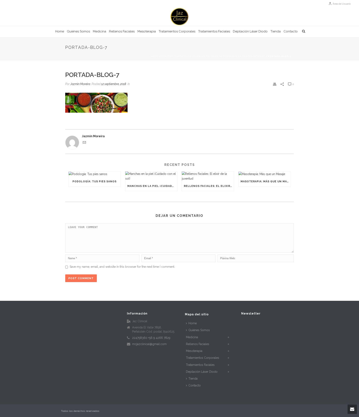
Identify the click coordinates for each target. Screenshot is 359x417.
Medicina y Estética (175, 56)
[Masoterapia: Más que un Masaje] (265, 173)
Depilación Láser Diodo (250, 31)
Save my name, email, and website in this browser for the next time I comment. (122, 266)
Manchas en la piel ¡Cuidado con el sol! (152, 186)
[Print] (274, 84)
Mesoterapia (147, 31)
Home (59, 31)
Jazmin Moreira (80, 84)
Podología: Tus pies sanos (95, 181)
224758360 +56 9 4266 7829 (151, 337)
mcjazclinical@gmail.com (149, 344)
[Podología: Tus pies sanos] (95, 173)
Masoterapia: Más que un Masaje (266, 181)
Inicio (154, 56)
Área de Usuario (342, 3)
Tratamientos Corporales (177, 31)
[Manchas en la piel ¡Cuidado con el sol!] (151, 176)
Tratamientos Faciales (214, 31)
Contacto (291, 31)
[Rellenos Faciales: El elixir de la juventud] (208, 176)
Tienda (275, 31)
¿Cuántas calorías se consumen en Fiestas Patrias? (228, 56)
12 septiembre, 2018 (113, 84)
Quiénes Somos (78, 31)
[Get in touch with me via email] (84, 143)
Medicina (99, 31)
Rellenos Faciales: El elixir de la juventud (209, 186)
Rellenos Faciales (122, 31)
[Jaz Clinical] (179, 16)
